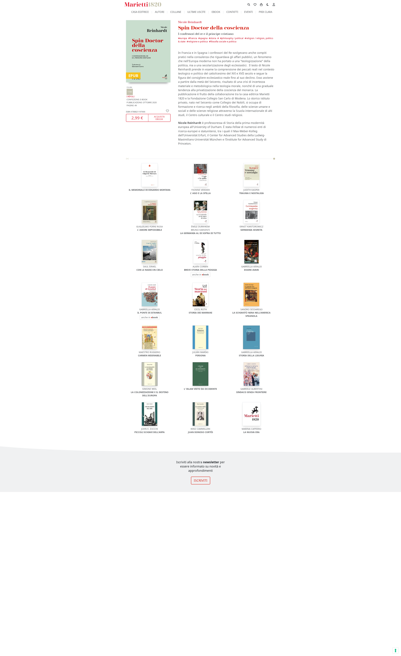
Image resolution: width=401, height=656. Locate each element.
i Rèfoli (130, 92)
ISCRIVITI (200, 480)
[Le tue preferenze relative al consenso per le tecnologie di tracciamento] (395, 650)
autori (159, 12)
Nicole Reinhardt (190, 22)
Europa (183, 38)
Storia (213, 38)
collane (175, 12)
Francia (193, 38)
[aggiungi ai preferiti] (167, 111)
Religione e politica (198, 41)
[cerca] (249, 4)
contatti (232, 12)
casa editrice (140, 12)
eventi (248, 12)
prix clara (265, 12)
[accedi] (274, 4)
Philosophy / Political (232, 38)
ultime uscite (196, 12)
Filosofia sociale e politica (223, 41)
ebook (216, 12)
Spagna (204, 38)
